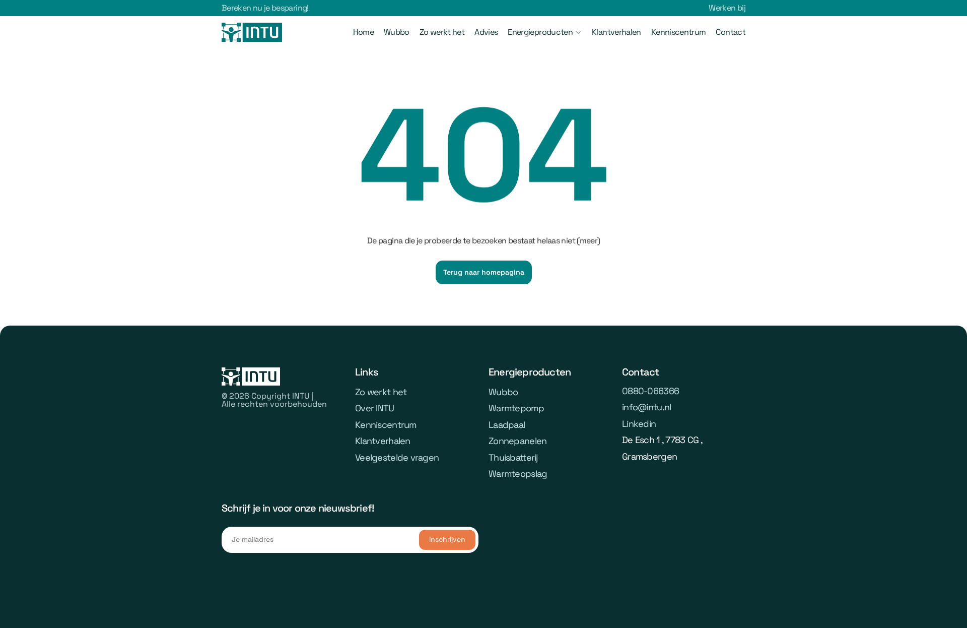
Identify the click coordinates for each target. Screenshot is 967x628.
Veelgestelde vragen (397, 457)
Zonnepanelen (517, 441)
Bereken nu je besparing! (265, 8)
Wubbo (396, 32)
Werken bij (727, 8)
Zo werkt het (442, 32)
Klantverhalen (616, 32)
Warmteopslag (518, 473)
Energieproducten (540, 32)
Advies (486, 32)
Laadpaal (507, 424)
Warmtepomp (516, 408)
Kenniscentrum (678, 32)
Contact (730, 32)
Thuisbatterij (513, 457)
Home (363, 32)
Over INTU (374, 408)
